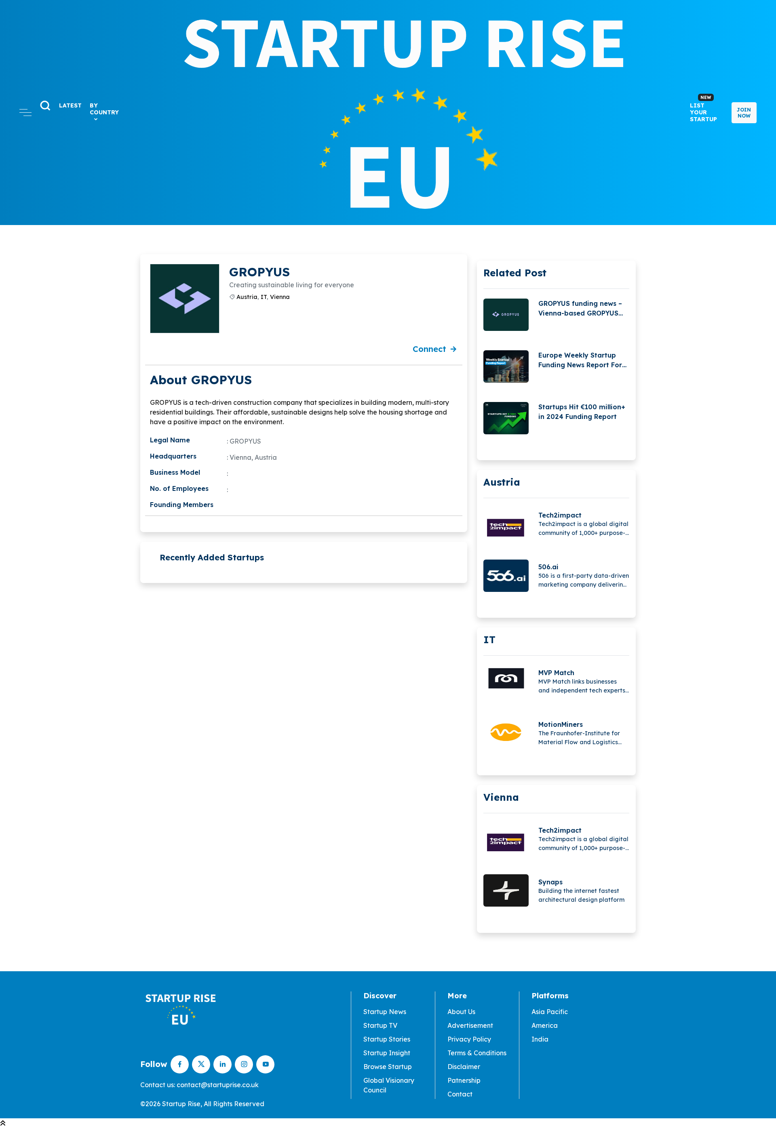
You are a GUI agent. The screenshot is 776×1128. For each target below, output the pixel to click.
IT (264, 297)
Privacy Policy (469, 1039)
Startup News (384, 1012)
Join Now (744, 113)
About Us (461, 1012)
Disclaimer (463, 1067)
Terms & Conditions (476, 1053)
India (539, 1039)
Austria (246, 297)
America (544, 1025)
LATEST (70, 105)
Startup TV (380, 1025)
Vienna (280, 297)
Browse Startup (387, 1067)
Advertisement (470, 1025)
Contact (459, 1094)
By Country (104, 109)
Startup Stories (386, 1039)
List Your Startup (703, 109)
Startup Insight (386, 1053)
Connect (429, 349)
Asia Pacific (549, 1012)
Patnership (464, 1080)
